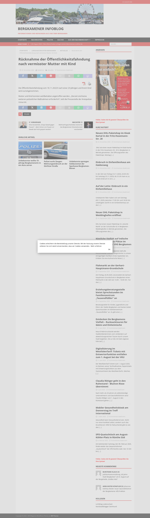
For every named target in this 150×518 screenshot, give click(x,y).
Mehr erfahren (96, 246)
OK (109, 249)
